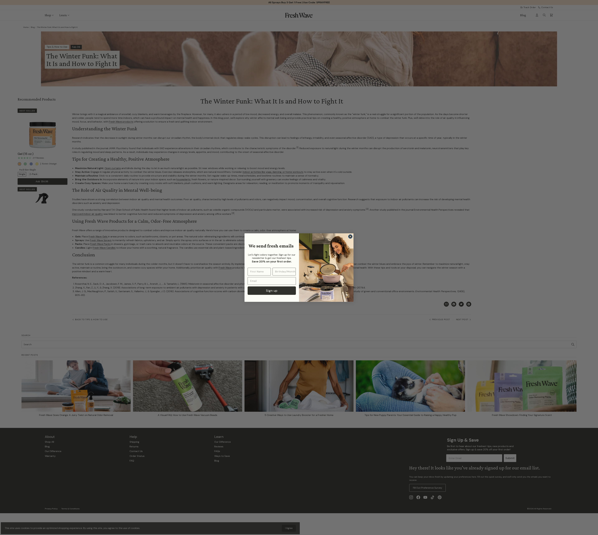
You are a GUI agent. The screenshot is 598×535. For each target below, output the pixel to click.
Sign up (272, 291)
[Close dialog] (350, 236)
